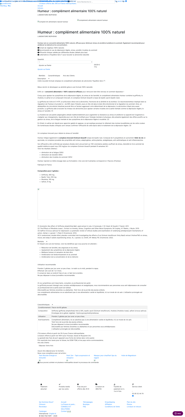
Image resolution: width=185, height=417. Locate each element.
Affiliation (108, 404)
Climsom (42, 404)
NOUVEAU (64, 1)
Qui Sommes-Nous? (46, 402)
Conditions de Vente (112, 407)
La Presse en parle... (68, 404)
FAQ (1, 6)
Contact (64, 411)
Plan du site (131, 402)
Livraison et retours (134, 407)
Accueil (63, 402)
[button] (46, 22)
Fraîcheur (11, 1)
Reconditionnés (5, 3)
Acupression (32, 1)
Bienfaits (42, 76)
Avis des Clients (69, 76)
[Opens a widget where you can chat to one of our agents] (177, 413)
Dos (39, 1)
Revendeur (43, 407)
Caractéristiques (54, 76)
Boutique (4, 1)
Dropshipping (110, 402)
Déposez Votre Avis (46, 346)
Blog (5, 6)
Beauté (25, 1)
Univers (40, 8)
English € (52, 413)
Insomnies (56, 1)
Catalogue (43, 411)
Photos (129, 404)
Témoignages (88, 402)
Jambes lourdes (46, 1)
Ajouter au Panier (45, 65)
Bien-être (19, 1)
